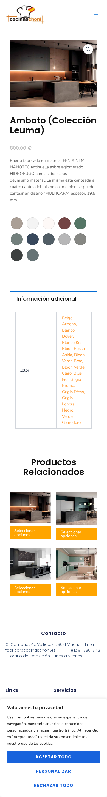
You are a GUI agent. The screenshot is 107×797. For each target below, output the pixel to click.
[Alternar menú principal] (96, 14)
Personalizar (53, 771)
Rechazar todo (53, 785)
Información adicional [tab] (46, 299)
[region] (53, 747)
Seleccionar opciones (24, 532)
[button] (88, 49)
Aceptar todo (53, 757)
